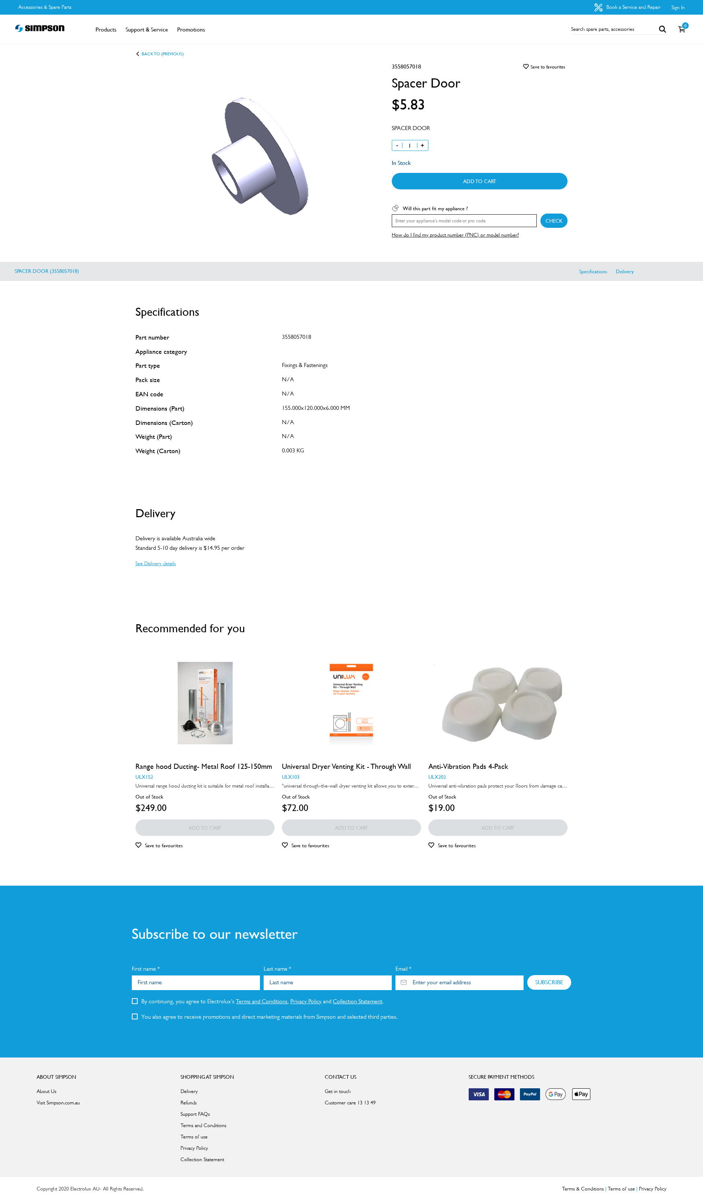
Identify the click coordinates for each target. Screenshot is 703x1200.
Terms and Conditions (261, 1001)
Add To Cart (479, 181)
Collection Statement (357, 1001)
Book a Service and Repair (633, 7)
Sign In (678, 7)
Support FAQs (195, 1114)
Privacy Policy (305, 1001)
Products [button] (106, 29)
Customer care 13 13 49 (350, 1102)
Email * (403, 968)
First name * (146, 968)
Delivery (625, 271)
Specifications (593, 271)
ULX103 (291, 776)
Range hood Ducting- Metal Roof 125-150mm (203, 766)
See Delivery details (155, 563)
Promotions (191, 29)
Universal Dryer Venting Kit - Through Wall (346, 766)
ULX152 (144, 776)
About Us (46, 1091)
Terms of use (194, 1137)
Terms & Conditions (583, 1189)
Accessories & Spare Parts (44, 7)
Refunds (189, 1102)
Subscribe (549, 982)
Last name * (277, 968)
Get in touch (338, 1091)
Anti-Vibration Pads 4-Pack (468, 766)
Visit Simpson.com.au (58, 1102)
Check (554, 220)
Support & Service (147, 29)
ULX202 (437, 776)
